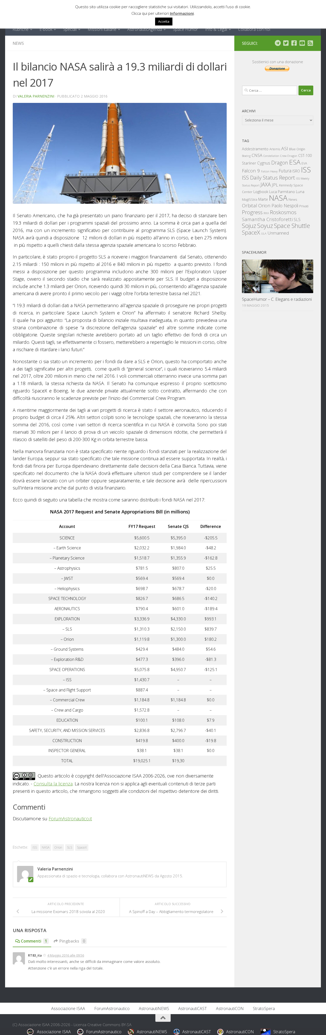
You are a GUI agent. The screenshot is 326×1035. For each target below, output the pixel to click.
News (18, 43)
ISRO (296, 171)
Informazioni (182, 13)
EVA (304, 163)
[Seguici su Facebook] (294, 43)
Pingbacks (72, 941)
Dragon (279, 162)
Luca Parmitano (282, 191)
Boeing (246, 156)
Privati (303, 206)
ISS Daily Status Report (268, 177)
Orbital (249, 205)
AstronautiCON (230, 1008)
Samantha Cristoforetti (267, 219)
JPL (275, 185)
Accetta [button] (163, 21)
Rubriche (20, 29)
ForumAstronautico (112, 1008)
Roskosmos (283, 212)
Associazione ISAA (68, 1008)
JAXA (266, 184)
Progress (252, 212)
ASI (284, 148)
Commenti (34, 941)
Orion (58, 847)
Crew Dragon (288, 156)
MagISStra (249, 199)
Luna (300, 191)
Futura (285, 171)
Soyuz (265, 226)
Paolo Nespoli (284, 205)
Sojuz (249, 225)
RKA (266, 213)
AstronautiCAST (192, 1008)
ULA (263, 233)
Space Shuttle (292, 225)
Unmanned (278, 233)
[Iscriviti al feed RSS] (310, 43)
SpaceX (82, 847)
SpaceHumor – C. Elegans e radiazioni (277, 299)
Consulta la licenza (53, 784)
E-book (45, 29)
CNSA (257, 155)
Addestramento (255, 148)
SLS (69, 847)
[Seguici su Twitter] (286, 43)
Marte (263, 199)
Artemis (274, 149)
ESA (295, 162)
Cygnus (263, 163)
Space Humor (185, 29)
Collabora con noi (254, 29)
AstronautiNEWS (154, 1008)
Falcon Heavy (269, 171)
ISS (35, 847)
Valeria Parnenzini (36, 96)
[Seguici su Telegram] (278, 43)
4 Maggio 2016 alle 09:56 (65, 955)
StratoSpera (264, 1008)
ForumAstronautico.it (70, 818)
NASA (45, 847)
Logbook (260, 191)
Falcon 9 (251, 170)
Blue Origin (297, 149)
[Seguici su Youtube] (302, 43)
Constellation (271, 156)
